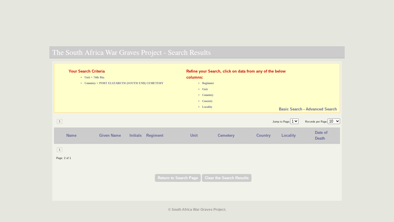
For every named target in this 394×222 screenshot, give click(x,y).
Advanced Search (321, 109)
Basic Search (290, 109)
